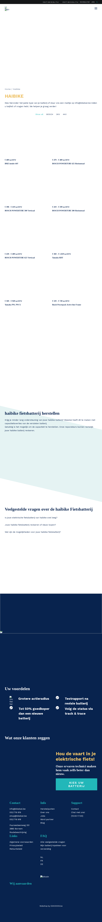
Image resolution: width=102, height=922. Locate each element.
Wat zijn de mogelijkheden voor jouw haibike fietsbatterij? (33, 532)
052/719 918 (15, 819)
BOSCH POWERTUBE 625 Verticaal (20, 258)
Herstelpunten (85, 2)
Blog (42, 823)
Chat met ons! (78, 812)
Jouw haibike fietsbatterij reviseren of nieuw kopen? (30, 525)
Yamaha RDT (57, 258)
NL (97, 2)
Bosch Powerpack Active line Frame (66, 305)
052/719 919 (15, 812)
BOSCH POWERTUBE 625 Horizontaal (68, 164)
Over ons (44, 812)
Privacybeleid (16, 845)
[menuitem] (49, 2)
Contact (75, 809)
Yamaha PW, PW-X (13, 305)
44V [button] (65, 114)
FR (41, 861)
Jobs (93, 2)
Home (8, 89)
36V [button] (58, 114)
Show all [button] (39, 114)
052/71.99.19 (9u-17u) (70, 2)
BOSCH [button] (49, 114)
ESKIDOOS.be (57, 906)
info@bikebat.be (83, 103)
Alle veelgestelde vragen (52, 842)
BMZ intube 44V (11, 164)
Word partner (47, 819)
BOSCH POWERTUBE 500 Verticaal (20, 211)
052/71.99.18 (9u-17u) (51, 2)
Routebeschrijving (18, 832)
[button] (96, 8)
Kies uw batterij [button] (76, 784)
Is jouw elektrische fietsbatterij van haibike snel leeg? (31, 517)
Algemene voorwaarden (21, 842)
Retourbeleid (16, 849)
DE (41, 864)
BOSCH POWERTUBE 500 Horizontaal (68, 211)
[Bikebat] (7, 8)
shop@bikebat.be (18, 816)
